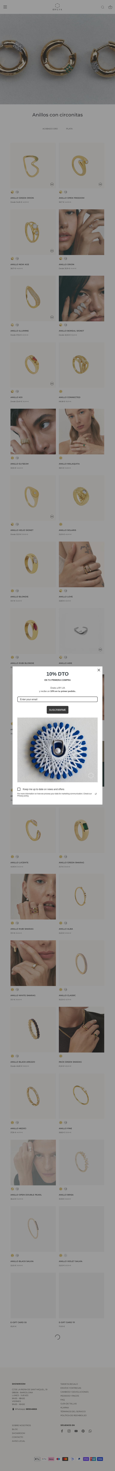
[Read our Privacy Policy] (96, 794)
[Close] (98, 670)
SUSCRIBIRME (57, 710)
